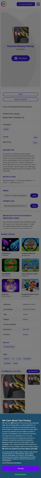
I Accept (20, 468)
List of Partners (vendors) (11, 463)
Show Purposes (20, 474)
